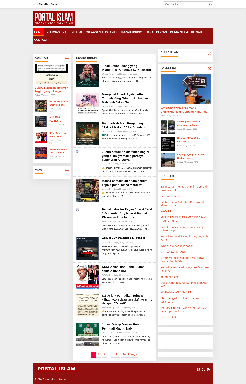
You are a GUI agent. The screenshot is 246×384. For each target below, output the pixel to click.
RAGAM (105, 221)
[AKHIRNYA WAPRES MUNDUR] (122, 253)
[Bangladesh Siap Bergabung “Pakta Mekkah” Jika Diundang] (138, 138)
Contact (63, 379)
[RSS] (209, 369)
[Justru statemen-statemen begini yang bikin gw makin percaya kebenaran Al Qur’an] (149, 171)
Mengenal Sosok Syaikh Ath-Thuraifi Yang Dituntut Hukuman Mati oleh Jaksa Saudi (125, 98)
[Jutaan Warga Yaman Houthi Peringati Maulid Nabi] (122, 343)
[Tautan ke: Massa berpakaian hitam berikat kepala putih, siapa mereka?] (41, 105)
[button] (210, 4)
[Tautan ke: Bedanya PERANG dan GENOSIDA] (168, 143)
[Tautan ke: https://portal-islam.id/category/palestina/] (209, 69)
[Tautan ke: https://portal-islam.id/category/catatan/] (67, 58)
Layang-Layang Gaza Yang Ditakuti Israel (191, 156)
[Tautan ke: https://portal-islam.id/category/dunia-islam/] (209, 53)
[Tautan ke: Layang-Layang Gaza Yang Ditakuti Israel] (168, 160)
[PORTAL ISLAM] (54, 18)
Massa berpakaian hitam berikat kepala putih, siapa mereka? (58, 103)
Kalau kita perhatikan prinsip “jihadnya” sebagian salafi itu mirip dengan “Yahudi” (127, 299)
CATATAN (106, 164)
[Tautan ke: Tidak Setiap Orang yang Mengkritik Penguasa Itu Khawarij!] (87, 75)
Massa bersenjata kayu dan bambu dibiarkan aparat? (58, 151)
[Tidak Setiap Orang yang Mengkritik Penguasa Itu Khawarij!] (139, 81)
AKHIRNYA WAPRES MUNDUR (54, 119)
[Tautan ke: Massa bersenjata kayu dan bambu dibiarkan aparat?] (41, 153)
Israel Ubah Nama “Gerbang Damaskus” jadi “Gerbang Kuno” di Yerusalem (183, 110)
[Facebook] (198, 369)
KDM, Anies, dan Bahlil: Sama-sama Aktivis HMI (58, 135)
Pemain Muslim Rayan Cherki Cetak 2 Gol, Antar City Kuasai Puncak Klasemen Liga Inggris (127, 213)
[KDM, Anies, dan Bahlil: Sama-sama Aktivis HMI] (125, 282)
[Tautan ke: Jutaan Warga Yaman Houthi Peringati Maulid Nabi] (87, 334)
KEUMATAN (107, 308)
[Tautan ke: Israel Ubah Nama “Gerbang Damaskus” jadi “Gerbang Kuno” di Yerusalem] (186, 89)
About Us (51, 379)
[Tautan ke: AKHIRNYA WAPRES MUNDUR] (41, 121)
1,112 (115, 354)
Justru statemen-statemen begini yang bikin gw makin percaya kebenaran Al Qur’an (51, 89)
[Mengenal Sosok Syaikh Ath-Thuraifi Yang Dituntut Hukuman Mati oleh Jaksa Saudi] (145, 113)
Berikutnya (130, 354)
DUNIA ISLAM (107, 74)
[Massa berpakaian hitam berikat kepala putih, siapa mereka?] (124, 196)
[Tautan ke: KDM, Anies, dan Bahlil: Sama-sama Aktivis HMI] (41, 137)
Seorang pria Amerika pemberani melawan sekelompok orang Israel (190, 123)
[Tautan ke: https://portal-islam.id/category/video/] (67, 170)
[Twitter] (203, 369)
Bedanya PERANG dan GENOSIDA (188, 140)
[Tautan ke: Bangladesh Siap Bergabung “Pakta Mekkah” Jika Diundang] (87, 133)
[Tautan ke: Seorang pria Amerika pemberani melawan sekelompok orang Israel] (168, 127)
